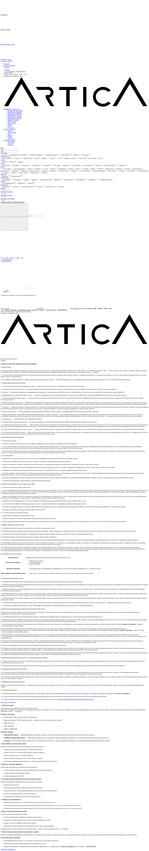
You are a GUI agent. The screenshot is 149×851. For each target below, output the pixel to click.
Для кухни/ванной (28, 186)
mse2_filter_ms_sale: (6, 195)
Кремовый (16, 171)
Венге (78, 169)
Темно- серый (24, 172)
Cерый (30, 169)
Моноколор (6, 165)
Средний (31, 183)
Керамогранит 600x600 (14, 112)
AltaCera (10, 131)
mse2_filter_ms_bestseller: (8, 198)
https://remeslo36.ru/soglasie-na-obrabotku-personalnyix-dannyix (76, 699)
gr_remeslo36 (40, 308)
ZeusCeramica (93, 158)
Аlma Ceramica (12, 132)
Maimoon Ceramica (13, 120)
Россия (13, 162)
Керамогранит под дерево (15, 110)
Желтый (101, 169)
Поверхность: (5, 177)
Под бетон (16, 165)
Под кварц (57, 165)
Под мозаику (78, 165)
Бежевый (38, 169)
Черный (45, 172)
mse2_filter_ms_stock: (7, 191)
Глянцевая (18, 179)
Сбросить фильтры (6, 202)
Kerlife (9, 137)
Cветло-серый (7, 169)
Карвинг (35, 179)
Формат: (3, 181)
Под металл (67, 165)
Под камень (47, 165)
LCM (9, 126)
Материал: (4, 174)
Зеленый (119, 169)
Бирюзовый (63, 169)
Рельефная (93, 179)
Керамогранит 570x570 (14, 115)
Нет (101, 158)
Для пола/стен (51, 186)
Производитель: (5, 156)
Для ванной (11, 142)
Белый (54, 169)
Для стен (62, 186)
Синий (14, 172)
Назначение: (4, 184)
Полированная (69, 179)
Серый (6, 172)
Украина (21, 162)
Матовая (58, 179)
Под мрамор (89, 165)
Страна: (3, 160)
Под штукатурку (110, 165)
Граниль (27, 179)
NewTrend (82, 158)
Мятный (45, 171)
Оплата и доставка (9, 65)
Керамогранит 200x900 (14, 118)
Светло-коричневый (99, 171)
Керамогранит (17, 176)
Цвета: (3, 167)
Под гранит (26, 165)
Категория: (4, 153)
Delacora (10, 124)
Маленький (22, 183)
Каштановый (137, 169)
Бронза (71, 169)
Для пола (10, 145)
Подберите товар (10, 44)
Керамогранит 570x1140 (15, 117)
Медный (25, 171)
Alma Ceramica (12, 123)
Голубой (86, 169)
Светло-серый (112, 171)
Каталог (5, 155)
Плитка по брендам (10, 129)
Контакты (7, 67)
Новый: (3, 188)
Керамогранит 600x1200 (15, 114)
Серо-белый (131, 171)
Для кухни (11, 143)
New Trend (11, 128)
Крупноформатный (9, 183)
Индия (5, 162)
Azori (9, 134)
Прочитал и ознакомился (8, 702)
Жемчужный (110, 169)
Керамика (6, 176)
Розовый (75, 171)
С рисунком (123, 165)
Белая (46, 169)
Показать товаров (6, 61)
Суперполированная (106, 179)
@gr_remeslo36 (74, 308)
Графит (93, 169)
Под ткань (99, 165)
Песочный (53, 171)
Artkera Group (12, 121)
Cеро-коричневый (19, 169)
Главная (6, 290)
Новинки (7, 64)
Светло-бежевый (85, 171)
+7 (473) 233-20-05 (9, 71)
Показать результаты (18, 202)
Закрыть (3, 360)
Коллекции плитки (9, 140)
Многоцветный (35, 171)
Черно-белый (35, 172)
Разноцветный (64, 171)
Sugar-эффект (7, 179)
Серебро (122, 171)
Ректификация (81, 179)
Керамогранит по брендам (12, 109)
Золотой (128, 169)
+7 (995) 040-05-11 (20, 71)
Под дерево (36, 165)
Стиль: (3, 163)
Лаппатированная (47, 179)
